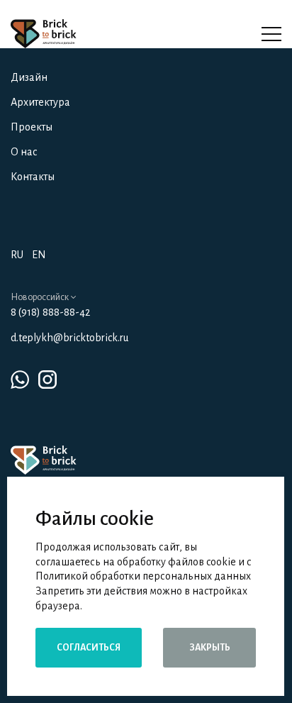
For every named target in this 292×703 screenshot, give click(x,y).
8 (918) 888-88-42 (50, 312)
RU (17, 254)
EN (39, 254)
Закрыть (209, 648)
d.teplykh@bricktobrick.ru (69, 337)
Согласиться (88, 648)
